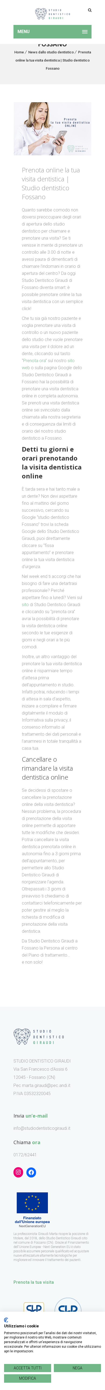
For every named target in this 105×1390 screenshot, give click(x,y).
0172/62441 (25, 1154)
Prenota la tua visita (33, 1282)
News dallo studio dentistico (51, 52)
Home (19, 52)
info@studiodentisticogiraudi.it (41, 1128)
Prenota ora (34, 360)
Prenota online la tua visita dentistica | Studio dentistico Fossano (53, 60)
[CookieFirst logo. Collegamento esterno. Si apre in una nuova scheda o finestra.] (6, 1320)
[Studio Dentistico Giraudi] (52, 12)
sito (25, 604)
